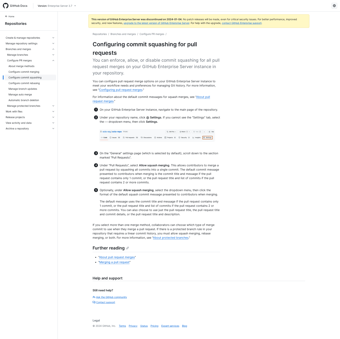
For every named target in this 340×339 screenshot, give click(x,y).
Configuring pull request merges (120, 89)
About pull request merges (117, 257)
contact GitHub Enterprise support (242, 22)
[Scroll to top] (332, 331)
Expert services (170, 325)
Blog (184, 325)
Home (11, 16)
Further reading (109, 248)
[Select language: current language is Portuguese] (334, 6)
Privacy (133, 325)
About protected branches (170, 237)
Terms (122, 325)
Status (144, 325)
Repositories (16, 23)
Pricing (154, 325)
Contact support (105, 302)
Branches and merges (123, 33)
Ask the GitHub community (111, 297)
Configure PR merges (152, 33)
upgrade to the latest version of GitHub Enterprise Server (156, 22)
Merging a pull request (114, 262)
